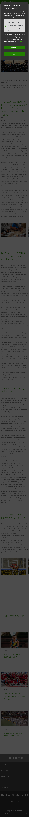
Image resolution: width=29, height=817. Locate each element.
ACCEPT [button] (14, 54)
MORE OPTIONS (14, 47)
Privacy (20, 41)
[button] (25, 3)
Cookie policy (7, 43)
